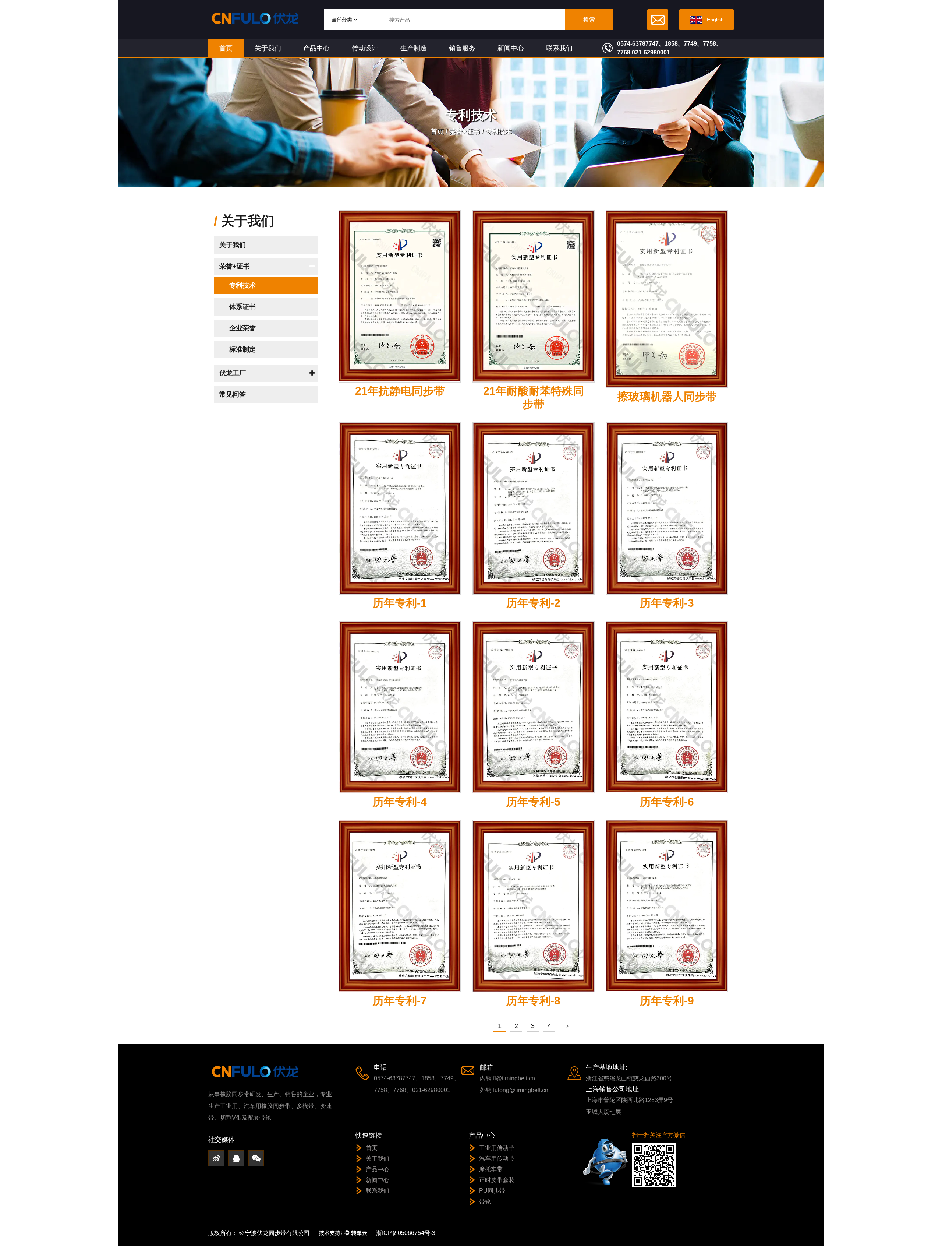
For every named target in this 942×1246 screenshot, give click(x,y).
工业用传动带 (496, 1148)
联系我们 (559, 48)
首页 (226, 48)
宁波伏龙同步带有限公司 (277, 1233)
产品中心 (316, 48)
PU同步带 (492, 1190)
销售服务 (462, 48)
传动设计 (365, 48)
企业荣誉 (242, 328)
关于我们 (268, 48)
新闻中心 (510, 48)
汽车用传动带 (496, 1158)
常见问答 (232, 394)
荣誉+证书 (464, 131)
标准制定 (242, 349)
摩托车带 (491, 1169)
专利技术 (242, 285)
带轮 (485, 1202)
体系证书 (242, 306)
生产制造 (413, 48)
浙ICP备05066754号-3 (405, 1233)
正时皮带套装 (496, 1180)
